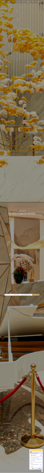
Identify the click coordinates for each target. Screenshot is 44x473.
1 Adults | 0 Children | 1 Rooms (27, 294)
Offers (14, 1)
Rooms (9, 1)
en (42, 1)
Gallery (33, 1)
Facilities (23, 1)
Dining (18, 1)
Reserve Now (35, 294)
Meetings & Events (28, 1)
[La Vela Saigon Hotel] (3, 1)
